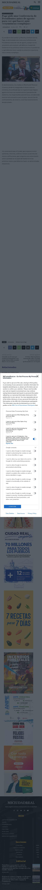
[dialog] (21, 445)
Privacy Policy (32, 513)
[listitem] (21, 411)
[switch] (34, 415)
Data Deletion (10, 513)
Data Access (21, 513)
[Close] (38, 377)
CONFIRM (12, 506)
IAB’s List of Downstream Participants (23, 405)
